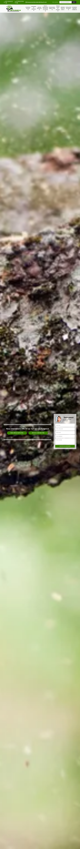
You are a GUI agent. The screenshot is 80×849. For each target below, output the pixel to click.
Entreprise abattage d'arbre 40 (74, 8)
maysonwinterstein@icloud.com (36, 2)
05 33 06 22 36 (9, 2)
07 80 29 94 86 (20, 2)
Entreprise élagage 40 (28, 8)
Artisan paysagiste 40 (39, 8)
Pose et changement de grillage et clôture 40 (45, 8)
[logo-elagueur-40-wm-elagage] (13, 9)
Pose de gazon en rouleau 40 (58, 8)
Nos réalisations (17, 433)
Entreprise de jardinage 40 (33, 8)
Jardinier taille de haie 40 (63, 8)
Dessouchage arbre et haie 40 (52, 8)
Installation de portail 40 (68, 8)
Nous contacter (38, 433)
